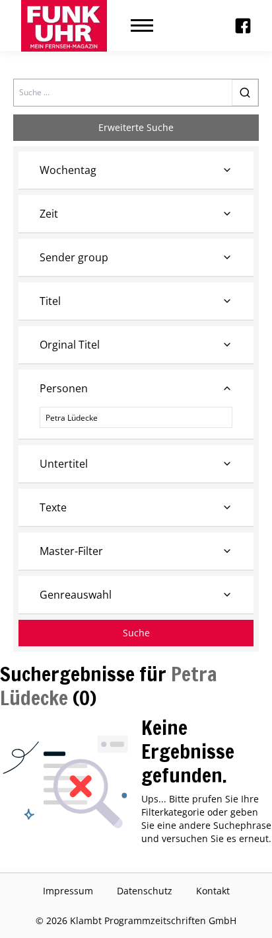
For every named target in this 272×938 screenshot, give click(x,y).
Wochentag (68, 170)
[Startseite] (64, 26)
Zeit (49, 213)
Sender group (74, 257)
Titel (50, 301)
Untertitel (64, 463)
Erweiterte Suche (136, 127)
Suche (136, 632)
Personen (64, 388)
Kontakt (213, 890)
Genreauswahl (76, 594)
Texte (53, 507)
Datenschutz (144, 890)
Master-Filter (71, 551)
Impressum (68, 890)
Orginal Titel (70, 344)
